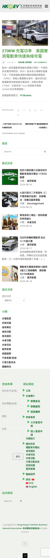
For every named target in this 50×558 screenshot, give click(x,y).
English (32, 486)
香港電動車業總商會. (31, 528)
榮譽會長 (35, 401)
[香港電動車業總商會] (22, 8)
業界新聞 (28, 62)
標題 (4, 416)
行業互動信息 (9, 362)
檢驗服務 (6, 353)
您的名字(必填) (9, 390)
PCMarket (25, 95)
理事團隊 (35, 411)
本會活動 (6, 340)
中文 (30, 483)
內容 (4, 428)
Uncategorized (35, 203)
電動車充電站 (32, 447)
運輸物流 (6, 366)
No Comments (40, 62)
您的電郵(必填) (9, 403)
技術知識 (21, 62)
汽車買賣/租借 (9, 357)
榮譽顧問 (35, 406)
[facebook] (25, 544)
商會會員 (30, 417)
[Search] (45, 151)
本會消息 (31, 222)
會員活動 (6, 331)
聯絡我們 (30, 474)
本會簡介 (30, 395)
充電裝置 (6, 318)
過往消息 (6, 296)
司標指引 (30, 438)
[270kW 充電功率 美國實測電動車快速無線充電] (25, 33)
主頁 (28, 390)
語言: (29, 479)
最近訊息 (30, 443)
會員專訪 (6, 327)
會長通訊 (6, 336)
